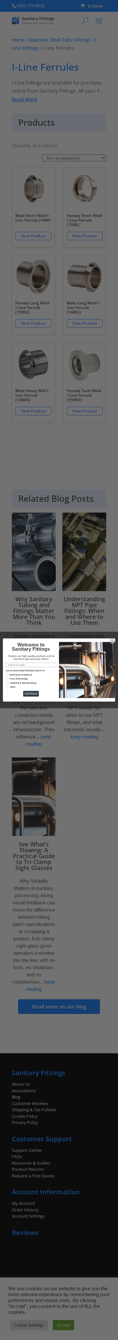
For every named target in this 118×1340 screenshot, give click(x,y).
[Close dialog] (112, 641)
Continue (31, 694)
